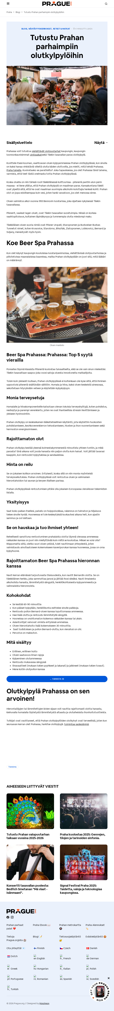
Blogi (18, 12)
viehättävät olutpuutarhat (46, 151)
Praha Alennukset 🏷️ (95, 926)
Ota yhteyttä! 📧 (16, 948)
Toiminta (12, 767)
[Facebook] (8, 917)
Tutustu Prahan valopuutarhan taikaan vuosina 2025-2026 (28, 836)
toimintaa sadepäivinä (76, 724)
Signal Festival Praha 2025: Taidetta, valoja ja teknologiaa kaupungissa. (81, 889)
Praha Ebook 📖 (41, 925)
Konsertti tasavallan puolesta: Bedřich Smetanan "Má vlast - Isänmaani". (28, 889)
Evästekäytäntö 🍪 (96, 936)
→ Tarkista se (57, 679)
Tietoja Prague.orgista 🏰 (16, 938)
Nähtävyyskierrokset (40, 29)
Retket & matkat (61, 29)
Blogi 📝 (37, 936)
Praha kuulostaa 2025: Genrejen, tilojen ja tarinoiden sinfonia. (82, 836)
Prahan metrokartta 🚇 (70, 926)
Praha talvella (14, 170)
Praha (9, 12)
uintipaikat (36, 154)
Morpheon (44, 1003)
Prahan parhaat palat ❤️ (15, 926)
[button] (8, 3)
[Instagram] (12, 917)
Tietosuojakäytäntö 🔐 (70, 938)
